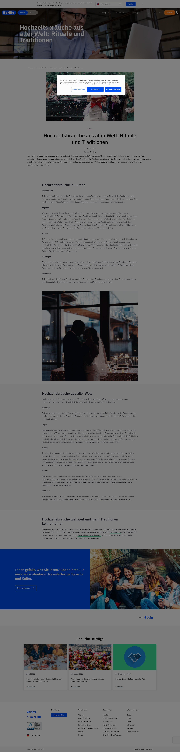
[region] (91, 85)
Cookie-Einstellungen (78, 89)
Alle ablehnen (95, 89)
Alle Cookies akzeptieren (113, 89)
